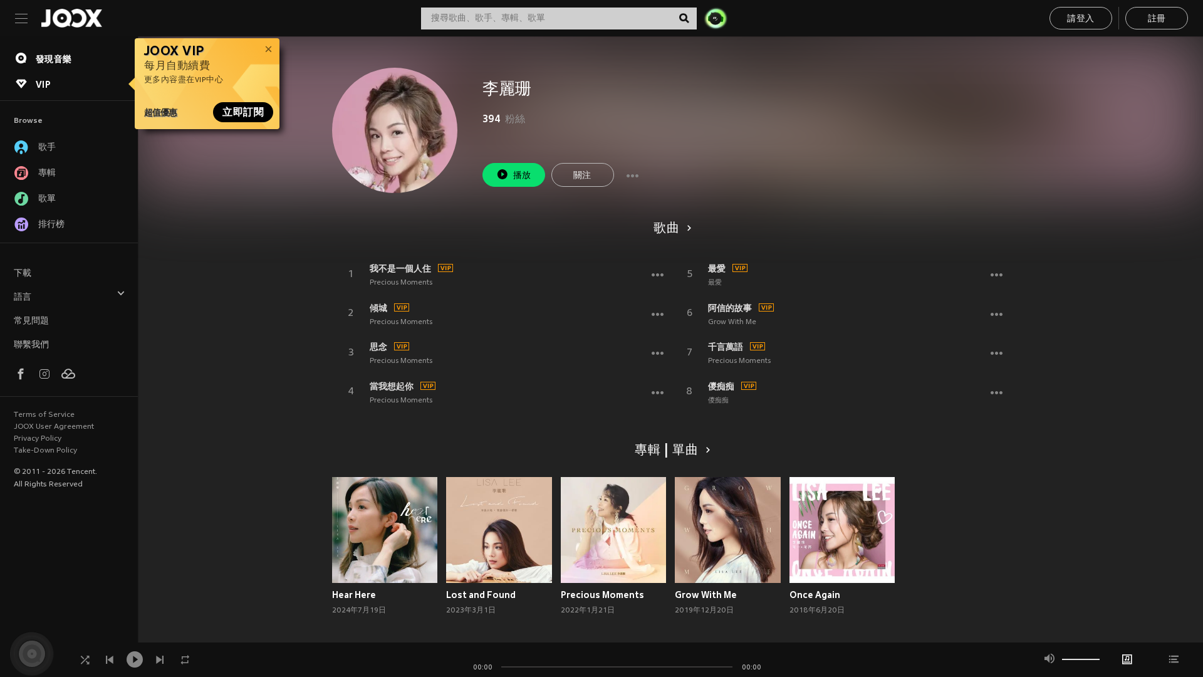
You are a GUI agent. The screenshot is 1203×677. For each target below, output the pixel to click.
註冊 (1157, 19)
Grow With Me (732, 322)
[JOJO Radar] (715, 18)
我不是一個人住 (400, 268)
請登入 (1080, 19)
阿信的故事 (730, 308)
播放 (522, 176)
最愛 (717, 268)
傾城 (378, 308)
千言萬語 (725, 347)
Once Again (814, 595)
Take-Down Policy (45, 450)
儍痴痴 (721, 386)
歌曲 (667, 229)
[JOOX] (71, 18)
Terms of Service (44, 415)
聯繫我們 (31, 345)
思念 (378, 347)
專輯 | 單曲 (667, 451)
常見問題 (31, 321)
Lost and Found (481, 595)
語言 (22, 297)
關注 (582, 176)
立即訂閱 (243, 112)
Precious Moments (401, 282)
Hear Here (354, 595)
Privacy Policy (37, 438)
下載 (22, 273)
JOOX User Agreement (54, 426)
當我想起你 (392, 386)
